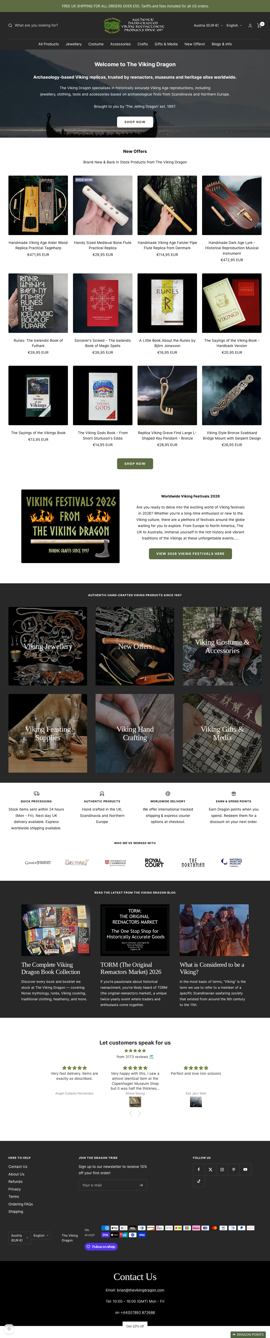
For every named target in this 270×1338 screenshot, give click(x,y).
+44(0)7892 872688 (137, 1312)
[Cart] (259, 25)
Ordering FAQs (20, 1204)
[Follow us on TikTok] (199, 1181)
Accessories (120, 44)
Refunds (15, 1181)
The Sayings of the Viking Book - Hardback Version (232, 343)
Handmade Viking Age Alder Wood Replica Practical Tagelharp (38, 245)
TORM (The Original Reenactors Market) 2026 (130, 968)
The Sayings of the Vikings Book (38, 433)
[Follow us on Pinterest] (233, 1169)
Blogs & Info (222, 44)
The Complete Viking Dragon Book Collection (50, 968)
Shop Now (135, 464)
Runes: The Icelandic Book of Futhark (38, 343)
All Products (48, 44)
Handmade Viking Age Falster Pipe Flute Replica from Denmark (167, 245)
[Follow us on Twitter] (210, 1169)
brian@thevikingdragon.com (140, 1290)
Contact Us (17, 1167)
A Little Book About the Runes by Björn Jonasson (167, 343)
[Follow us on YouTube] (245, 1169)
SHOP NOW (135, 122)
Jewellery (74, 44)
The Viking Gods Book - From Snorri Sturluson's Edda (103, 435)
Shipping (15, 1211)
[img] (135, 1051)
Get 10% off (135, 1326)
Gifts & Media (166, 44)
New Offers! (195, 44)
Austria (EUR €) (206, 25)
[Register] (141, 1185)
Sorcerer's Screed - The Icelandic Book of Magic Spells (102, 343)
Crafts (143, 44)
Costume (96, 44)
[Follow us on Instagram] (222, 1169)
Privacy (14, 1189)
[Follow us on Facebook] (199, 1169)
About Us (16, 1174)
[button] (132, 1113)
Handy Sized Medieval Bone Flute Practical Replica (102, 245)
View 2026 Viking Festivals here (190, 554)
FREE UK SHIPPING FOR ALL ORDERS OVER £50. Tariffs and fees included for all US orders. (135, 6)
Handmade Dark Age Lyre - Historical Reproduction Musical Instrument (232, 248)
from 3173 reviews (132, 1057)
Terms (13, 1196)
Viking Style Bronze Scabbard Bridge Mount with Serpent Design (232, 435)
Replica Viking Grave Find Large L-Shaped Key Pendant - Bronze (167, 435)
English (232, 25)
